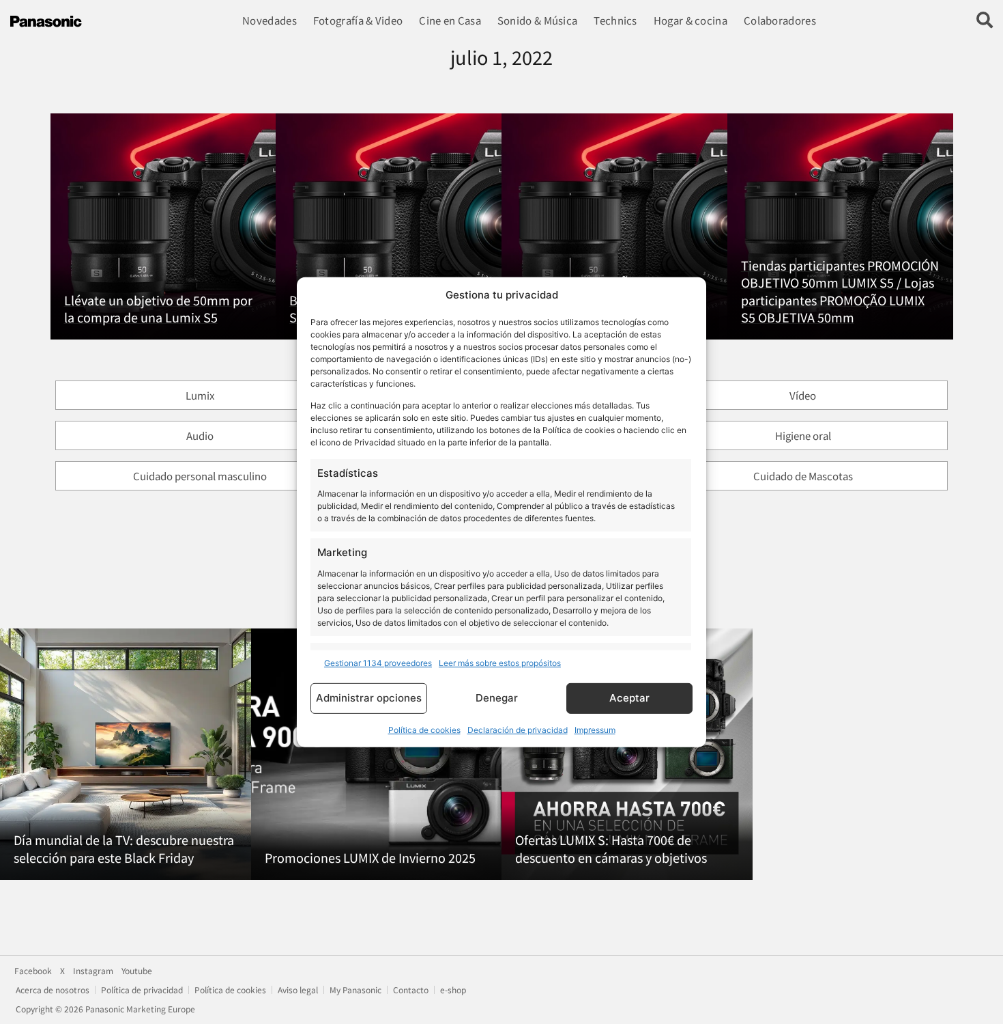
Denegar (497, 697)
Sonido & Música (537, 20)
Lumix (200, 395)
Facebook (33, 971)
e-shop (453, 990)
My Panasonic (355, 990)
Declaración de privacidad (517, 730)
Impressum (595, 730)
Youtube (136, 971)
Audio (200, 435)
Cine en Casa (450, 20)
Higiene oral (803, 435)
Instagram (93, 971)
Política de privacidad (142, 990)
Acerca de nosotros (52, 990)
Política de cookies (424, 730)
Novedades (269, 20)
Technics (615, 20)
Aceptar (629, 697)
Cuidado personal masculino (200, 476)
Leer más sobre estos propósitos (500, 663)
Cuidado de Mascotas (803, 476)
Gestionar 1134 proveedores (378, 663)
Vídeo (802, 395)
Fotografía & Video (358, 20)
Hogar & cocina (690, 20)
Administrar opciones (369, 697)
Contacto (410, 990)
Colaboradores (780, 20)
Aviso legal (298, 990)
